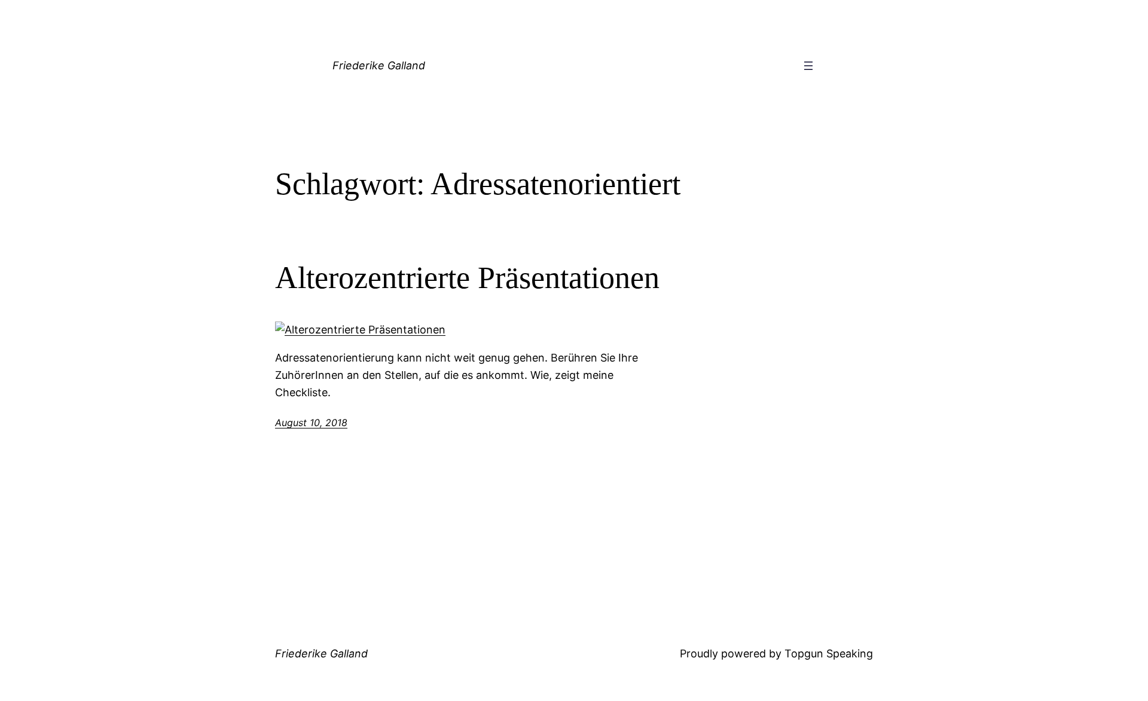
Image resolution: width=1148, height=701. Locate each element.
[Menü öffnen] (808, 66)
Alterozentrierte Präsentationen (467, 278)
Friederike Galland (378, 65)
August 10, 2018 (311, 422)
